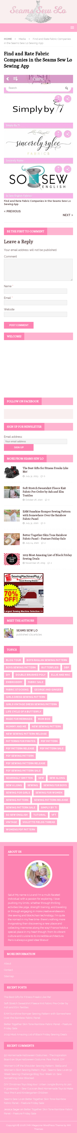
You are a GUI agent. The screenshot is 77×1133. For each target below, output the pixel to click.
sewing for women (49, 792)
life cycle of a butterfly (23, 711)
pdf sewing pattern (20, 755)
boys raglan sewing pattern (46, 660)
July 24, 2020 (32, 543)
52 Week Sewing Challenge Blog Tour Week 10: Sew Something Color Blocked (38, 1074)
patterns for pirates (20, 741)
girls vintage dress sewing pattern (31, 704)
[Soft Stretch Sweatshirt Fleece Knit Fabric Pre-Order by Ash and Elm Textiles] (12, 492)
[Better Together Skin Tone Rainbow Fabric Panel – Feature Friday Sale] (12, 539)
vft (54, 815)
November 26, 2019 (35, 563)
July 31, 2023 (31, 476)
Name (8, 286)
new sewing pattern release (26, 733)
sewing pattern (17, 800)
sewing (32, 785)
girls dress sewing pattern (25, 697)
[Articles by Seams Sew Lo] (8, 635)
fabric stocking (17, 689)
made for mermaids (19, 719)
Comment (10, 256)
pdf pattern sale (52, 748)
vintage (11, 822)
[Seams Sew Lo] (38, 21)
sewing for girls (18, 792)
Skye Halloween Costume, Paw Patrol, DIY (40, 1059)
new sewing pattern (46, 726)
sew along (57, 778)
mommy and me (16, 726)
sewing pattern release (51, 800)
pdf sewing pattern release (25, 763)
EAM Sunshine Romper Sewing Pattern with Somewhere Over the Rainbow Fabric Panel (46, 515)
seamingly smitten (19, 778)
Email (8, 297)
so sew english (17, 815)
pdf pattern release (20, 748)
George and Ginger (47, 689)
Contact (8, 969)
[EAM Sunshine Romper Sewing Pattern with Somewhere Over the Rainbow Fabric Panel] (12, 516)
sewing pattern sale (20, 807)
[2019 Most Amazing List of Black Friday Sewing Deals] (12, 559)
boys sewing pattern (21, 667)
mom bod (44, 719)
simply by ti (49, 807)
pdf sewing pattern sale (23, 770)
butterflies (49, 667)
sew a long (14, 785)
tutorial (39, 815)
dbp (66, 667)
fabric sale (35, 682)
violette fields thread (39, 822)
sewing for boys (55, 785)
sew (41, 778)
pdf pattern (49, 741)
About (7, 963)
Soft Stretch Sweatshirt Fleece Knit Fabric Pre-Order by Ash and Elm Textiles (44, 491)
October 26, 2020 (33, 500)
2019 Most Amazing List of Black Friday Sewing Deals (35, 1034)
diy (8, 674)
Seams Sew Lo (27, 630)
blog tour (13, 660)
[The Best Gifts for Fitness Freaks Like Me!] (12, 472)
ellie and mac (60, 674)
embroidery (14, 682)
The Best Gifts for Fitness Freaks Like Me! (27, 997)
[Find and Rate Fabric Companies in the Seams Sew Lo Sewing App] (38, 196)
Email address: (13, 436)
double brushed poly (31, 674)
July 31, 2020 (31, 523)
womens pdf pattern (20, 829)
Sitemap (9, 976)
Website (9, 309)
